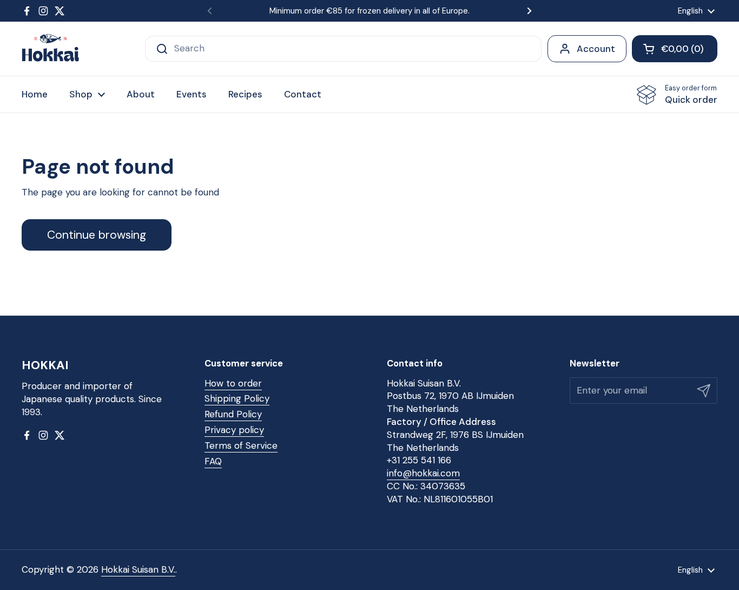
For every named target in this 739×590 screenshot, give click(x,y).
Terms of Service (241, 445)
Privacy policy (234, 430)
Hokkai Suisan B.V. (138, 569)
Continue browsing (96, 234)
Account (596, 49)
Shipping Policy (236, 398)
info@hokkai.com (423, 473)
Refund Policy (233, 414)
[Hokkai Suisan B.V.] (51, 48)
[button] (674, 48)
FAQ (213, 461)
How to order (233, 383)
